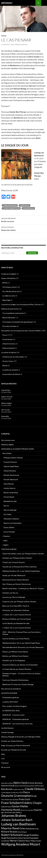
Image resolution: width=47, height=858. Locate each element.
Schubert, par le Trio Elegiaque (13, 660)
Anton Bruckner (36, 783)
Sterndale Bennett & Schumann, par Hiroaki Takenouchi (23, 647)
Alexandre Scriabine (7, 783)
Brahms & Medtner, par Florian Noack (16, 619)
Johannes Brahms (13, 816)
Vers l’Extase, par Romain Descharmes (16, 584)
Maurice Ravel (10, 828)
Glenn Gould (24, 205)
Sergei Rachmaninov (9, 838)
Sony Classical (24, 838)
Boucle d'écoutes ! (9, 317)
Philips (37, 829)
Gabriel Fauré (6, 807)
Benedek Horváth (10, 501)
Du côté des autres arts (11, 291)
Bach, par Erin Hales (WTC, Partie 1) (15, 606)
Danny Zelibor (9, 527)
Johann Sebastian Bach (16, 820)
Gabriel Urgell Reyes (11, 466)
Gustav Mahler (20, 806)
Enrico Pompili (9, 532)
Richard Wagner (22, 832)
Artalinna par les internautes (13, 357)
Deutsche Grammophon (16, 795)
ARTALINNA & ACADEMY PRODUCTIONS (17, 449)
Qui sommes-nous (8, 440)
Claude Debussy (35, 789)
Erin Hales (7, 514)
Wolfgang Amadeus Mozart (20, 844)
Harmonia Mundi (10, 809)
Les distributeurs (7, 728)
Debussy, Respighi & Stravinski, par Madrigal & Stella (20, 737)
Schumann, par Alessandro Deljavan (15, 610)
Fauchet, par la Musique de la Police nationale (19, 567)
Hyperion (38, 810)
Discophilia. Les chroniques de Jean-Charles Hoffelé (20, 331)
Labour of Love (6, 397)
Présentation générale (10, 697)
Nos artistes (6, 453)
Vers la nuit (5, 410)
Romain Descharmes (11, 475)
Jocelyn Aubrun (9, 488)
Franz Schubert (11, 802)
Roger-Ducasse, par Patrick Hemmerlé (15, 745)
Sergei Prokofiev (31, 835)
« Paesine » (6, 536)
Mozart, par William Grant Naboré (15, 652)
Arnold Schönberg (24, 786)
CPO (21, 792)
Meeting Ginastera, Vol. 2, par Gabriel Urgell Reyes (21, 643)
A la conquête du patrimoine (13, 313)
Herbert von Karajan (26, 810)
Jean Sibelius (17, 812)
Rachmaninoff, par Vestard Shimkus (15, 580)
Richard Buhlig (28, 208)
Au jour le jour (7, 361)
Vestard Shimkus (10, 471)
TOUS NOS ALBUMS (8, 549)
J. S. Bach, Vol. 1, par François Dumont (16, 615)
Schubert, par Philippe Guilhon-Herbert (17, 558)
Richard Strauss (9, 831)
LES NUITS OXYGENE (9, 693)
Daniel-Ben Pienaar (10, 205)
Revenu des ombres (8, 228)
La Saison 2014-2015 (10, 702)
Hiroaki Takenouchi (11, 479)
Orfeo (22, 828)
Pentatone (30, 828)
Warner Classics (17, 840)
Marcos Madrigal (10, 510)
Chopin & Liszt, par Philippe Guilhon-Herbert (19, 602)
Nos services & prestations (11, 689)
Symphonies (5, 841)
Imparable (5, 416)
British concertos (8, 220)
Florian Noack (9, 497)
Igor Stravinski (6, 812)
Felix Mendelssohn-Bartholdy (9, 799)
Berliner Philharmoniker (37, 786)
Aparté (17, 786)
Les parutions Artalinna (11, 374)
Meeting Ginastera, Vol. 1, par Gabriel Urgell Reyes (21, 571)
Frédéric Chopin (32, 802)
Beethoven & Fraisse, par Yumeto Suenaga (18, 684)
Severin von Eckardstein (12, 523)
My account (5, 767)
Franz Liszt (24, 799)
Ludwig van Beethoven (11, 208)
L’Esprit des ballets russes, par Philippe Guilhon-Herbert (23, 554)
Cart (3, 758)
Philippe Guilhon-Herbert (13, 458)
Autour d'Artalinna (8, 278)
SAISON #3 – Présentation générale (15, 719)
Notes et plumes (8, 348)
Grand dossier (7, 339)
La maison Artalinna (8, 352)
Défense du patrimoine (9, 309)
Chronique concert (9, 287)
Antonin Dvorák (8, 785)
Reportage (6, 300)
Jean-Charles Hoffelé (18, 44)
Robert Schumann (12, 834)
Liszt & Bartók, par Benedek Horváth (15, 623)
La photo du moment (10, 370)
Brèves (4, 283)
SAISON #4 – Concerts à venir (13, 715)
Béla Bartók (6, 789)
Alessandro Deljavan (11, 519)
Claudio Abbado (5, 792)
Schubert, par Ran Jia (10, 593)
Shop (3, 754)
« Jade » (5, 540)
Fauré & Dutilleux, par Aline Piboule (15, 639)
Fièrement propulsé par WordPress (12, 855)
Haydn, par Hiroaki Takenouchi (13, 575)
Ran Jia (6, 506)
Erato (34, 796)
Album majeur (6, 403)
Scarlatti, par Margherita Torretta (13, 750)
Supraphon (34, 838)
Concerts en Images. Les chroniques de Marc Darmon (21, 304)
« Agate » (5, 545)
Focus (3, 36)
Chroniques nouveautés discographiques (17, 322)
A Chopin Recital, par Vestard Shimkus (16, 669)
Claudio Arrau (15, 792)
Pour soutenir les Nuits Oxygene (14, 706)
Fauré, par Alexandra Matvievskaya (15, 680)
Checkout (4, 763)
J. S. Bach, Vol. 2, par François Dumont (16, 628)
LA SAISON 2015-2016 (11, 711)
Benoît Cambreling (11, 492)
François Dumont (10, 462)
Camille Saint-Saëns (18, 789)
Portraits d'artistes (9, 326)
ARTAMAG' (7, 3)
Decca (26, 792)
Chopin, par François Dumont (13, 562)
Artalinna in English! (9, 274)
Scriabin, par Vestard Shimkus (12, 741)
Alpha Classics (21, 782)
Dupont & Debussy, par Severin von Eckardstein (20, 665)
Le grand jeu (5, 390)
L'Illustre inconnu (8, 344)
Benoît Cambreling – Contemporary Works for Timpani (23, 588)
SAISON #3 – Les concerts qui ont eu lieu (17, 724)
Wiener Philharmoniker (33, 841)
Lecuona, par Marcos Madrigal (13, 597)
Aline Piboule (9, 484)
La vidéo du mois (8, 296)
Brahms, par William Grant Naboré (15, 656)
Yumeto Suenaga (7, 732)
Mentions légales (7, 445)
